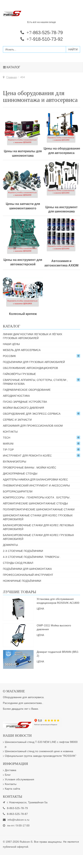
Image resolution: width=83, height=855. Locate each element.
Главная (11, 77)
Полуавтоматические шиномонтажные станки (39, 509)
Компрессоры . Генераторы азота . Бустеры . (37, 497)
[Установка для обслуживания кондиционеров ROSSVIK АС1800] (18, 608)
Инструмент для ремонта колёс (27, 455)
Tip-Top (8, 449)
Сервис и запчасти (17, 419)
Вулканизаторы (14, 461)
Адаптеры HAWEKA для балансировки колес (35, 479)
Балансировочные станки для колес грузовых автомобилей (38, 537)
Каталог (13, 67)
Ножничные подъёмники (22, 580)
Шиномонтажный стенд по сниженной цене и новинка (39, 751)
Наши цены (11, 344)
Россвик (9, 356)
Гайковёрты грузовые (19, 373)
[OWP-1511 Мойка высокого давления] (18, 635)
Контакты (10, 431)
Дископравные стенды (20, 473)
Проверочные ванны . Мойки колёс (29, 467)
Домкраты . (11, 544)
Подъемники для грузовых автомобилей (34, 362)
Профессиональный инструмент (28, 574)
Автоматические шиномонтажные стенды (35, 503)
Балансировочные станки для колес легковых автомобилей (38, 527)
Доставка (10, 770)
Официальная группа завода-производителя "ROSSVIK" (40, 755)
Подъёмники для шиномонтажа (27, 568)
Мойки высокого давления (23, 407)
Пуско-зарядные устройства (25, 401)
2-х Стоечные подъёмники (23, 550)
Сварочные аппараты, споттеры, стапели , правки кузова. (35, 381)
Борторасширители (17, 491)
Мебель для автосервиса (22, 350)
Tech (6, 437)
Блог (8, 774)
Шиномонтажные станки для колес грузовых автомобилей (38, 517)
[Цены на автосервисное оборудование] (61, 126)
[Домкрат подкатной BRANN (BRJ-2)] (18, 659)
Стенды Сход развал (18, 562)
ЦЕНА (40, 608)
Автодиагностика (16, 395)
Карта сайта (12, 788)
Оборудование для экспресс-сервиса (31, 413)
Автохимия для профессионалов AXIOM (33, 425)
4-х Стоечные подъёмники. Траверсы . (32, 556)
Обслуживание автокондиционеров (30, 368)
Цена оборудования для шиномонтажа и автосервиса (40, 96)
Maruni (8, 443)
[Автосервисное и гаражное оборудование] (41, 14)
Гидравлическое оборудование (27, 389)
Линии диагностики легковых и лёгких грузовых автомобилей (32, 336)
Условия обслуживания (19, 779)
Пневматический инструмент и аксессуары (36, 485)
